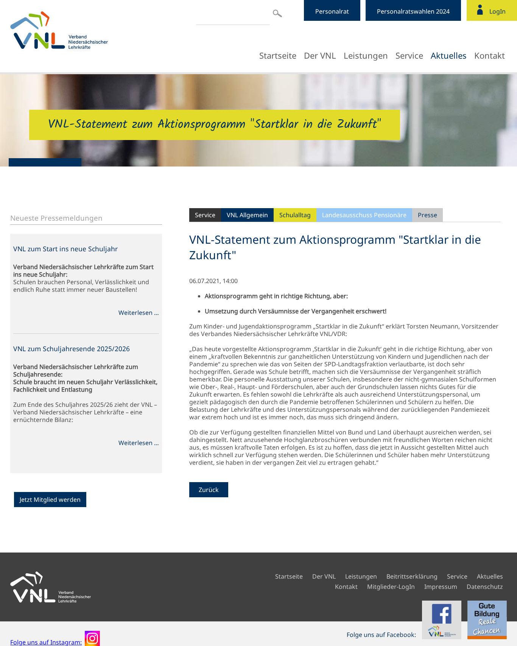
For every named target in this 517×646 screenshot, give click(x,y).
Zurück (209, 490)
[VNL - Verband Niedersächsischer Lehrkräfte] (76, 30)
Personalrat (332, 11)
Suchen (277, 13)
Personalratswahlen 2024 (413, 11)
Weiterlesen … (138, 312)
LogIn (497, 11)
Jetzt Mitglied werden (50, 499)
